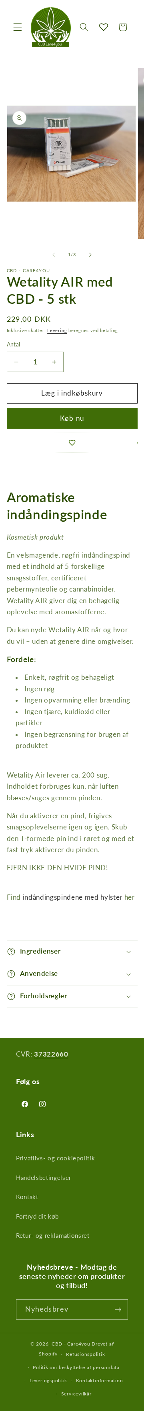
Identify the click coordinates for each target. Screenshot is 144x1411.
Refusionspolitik (85, 1354)
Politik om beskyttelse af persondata (76, 1367)
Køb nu (72, 418)
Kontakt (27, 1196)
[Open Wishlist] (103, 27)
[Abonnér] (118, 1309)
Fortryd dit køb (37, 1216)
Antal (13, 344)
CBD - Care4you (71, 1344)
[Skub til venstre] (53, 254)
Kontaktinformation (99, 1380)
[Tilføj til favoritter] (72, 443)
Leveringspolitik (48, 1380)
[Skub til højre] (90, 254)
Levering (57, 330)
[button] (17, 27)
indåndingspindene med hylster (72, 897)
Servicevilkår (76, 1394)
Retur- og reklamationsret (53, 1235)
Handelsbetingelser (43, 1177)
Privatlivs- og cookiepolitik (55, 1158)
